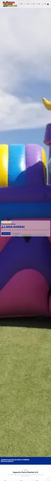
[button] (50, 228)
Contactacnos (15, 233)
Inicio (20, 3)
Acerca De (25, 3)
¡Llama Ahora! (5, 233)
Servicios (31, 3)
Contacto (42, 3)
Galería (37, 3)
